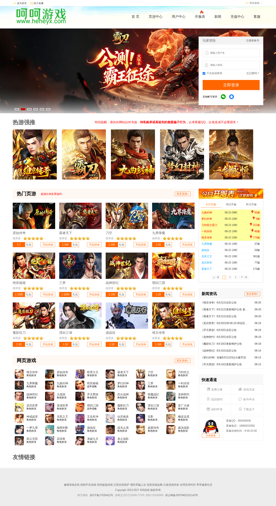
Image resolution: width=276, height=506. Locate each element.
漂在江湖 (153, 405)
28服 (257, 250)
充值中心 (237, 17)
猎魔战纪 (153, 394)
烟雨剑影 (62, 427)
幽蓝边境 (183, 416)
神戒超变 (32, 416)
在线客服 (211, 435)
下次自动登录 (214, 73)
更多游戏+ (183, 193)
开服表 (200, 17)
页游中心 (155, 17)
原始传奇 (62, 372)
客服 (257, 17)
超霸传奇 (153, 427)
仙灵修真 (123, 416)
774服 (256, 237)
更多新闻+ (252, 293)
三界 (150, 383)
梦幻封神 (206, 218)
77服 (257, 262)
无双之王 (206, 256)
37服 (257, 243)
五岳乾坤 (92, 416)
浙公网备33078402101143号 (181, 495)
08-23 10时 (231, 218)
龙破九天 (92, 438)
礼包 (28, 244)
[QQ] (231, 97)
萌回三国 (92, 405)
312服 (256, 225)
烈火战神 (123, 394)
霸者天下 (206, 268)
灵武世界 (206, 262)
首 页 (135, 17)
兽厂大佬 (183, 405)
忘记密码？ (253, 73)
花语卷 (61, 438)
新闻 (217, 17)
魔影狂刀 (123, 405)
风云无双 (32, 438)
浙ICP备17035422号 (101, 495)
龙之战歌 (123, 438)
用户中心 (178, 17)
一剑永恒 (206, 231)
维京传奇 (206, 237)
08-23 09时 (231, 212)
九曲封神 (206, 212)
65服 (257, 212)
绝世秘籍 (92, 383)
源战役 (205, 250)
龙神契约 (183, 394)
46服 (257, 231)
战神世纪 (32, 394)
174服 (256, 268)
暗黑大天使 (92, 372)
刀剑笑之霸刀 (209, 225)
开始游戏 (48, 244)
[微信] (223, 97)
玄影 (150, 416)
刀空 (150, 372)
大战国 (61, 394)
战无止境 (123, 427)
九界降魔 (206, 243)
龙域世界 (62, 405)
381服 (256, 256)
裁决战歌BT (183, 428)
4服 (258, 218)
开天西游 (92, 394)
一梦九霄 (32, 427)
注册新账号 (252, 40)
